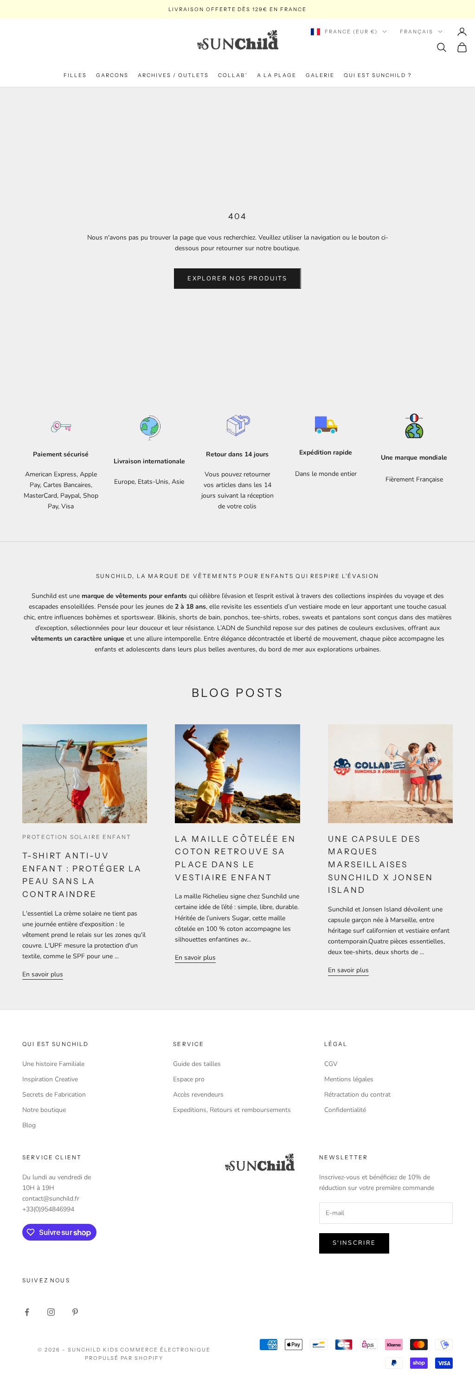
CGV (331, 1064)
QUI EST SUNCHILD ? (377, 75)
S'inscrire (354, 1243)
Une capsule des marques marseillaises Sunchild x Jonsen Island (381, 864)
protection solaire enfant (76, 836)
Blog (29, 1125)
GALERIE (320, 75)
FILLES (75, 75)
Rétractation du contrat (357, 1094)
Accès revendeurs (198, 1094)
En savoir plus (42, 974)
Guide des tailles (197, 1064)
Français (416, 31)
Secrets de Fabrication (54, 1094)
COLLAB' (232, 75)
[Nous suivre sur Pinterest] (75, 1312)
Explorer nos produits (237, 278)
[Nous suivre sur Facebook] (27, 1312)
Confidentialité (345, 1109)
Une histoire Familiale (53, 1064)
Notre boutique (44, 1109)
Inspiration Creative (50, 1079)
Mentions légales (348, 1079)
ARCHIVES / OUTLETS (173, 75)
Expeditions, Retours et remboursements (232, 1109)
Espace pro (189, 1079)
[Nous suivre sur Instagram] (51, 1312)
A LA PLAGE (276, 75)
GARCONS (112, 75)
